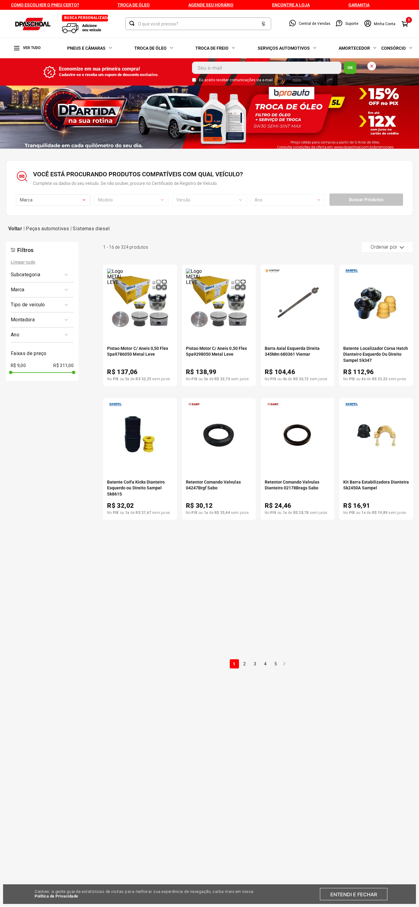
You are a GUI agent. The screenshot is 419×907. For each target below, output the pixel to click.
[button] (40, 274)
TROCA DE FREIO (212, 48)
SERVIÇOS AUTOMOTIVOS (284, 48)
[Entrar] (379, 24)
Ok (350, 67)
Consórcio (393, 48)
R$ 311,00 (63, 365)
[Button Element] (263, 24)
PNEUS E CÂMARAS (86, 48)
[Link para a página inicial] (15, 229)
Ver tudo (31, 48)
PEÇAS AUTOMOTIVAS (47, 229)
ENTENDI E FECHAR (353, 894)
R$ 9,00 (18, 365)
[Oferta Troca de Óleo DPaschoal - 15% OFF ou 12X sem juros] (209, 118)
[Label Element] (198, 24)
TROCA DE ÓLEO (150, 48)
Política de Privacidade (56, 896)
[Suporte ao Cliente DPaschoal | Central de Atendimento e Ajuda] (339, 23)
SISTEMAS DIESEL (91, 229)
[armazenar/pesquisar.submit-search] (133, 23)
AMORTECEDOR (354, 48)
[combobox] (198, 24)
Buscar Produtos (366, 199)
